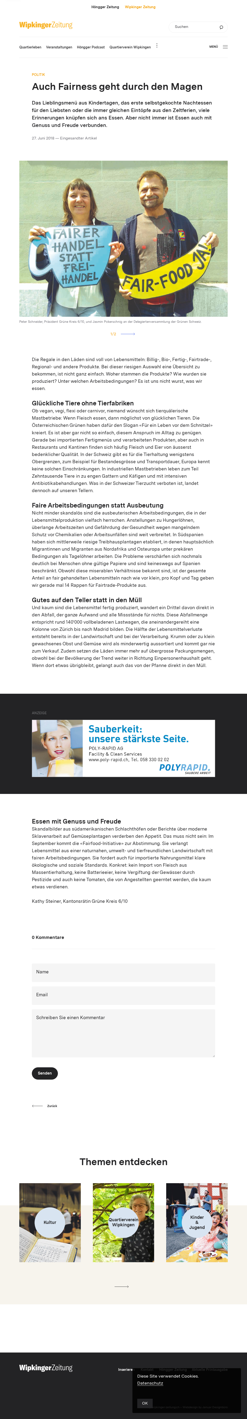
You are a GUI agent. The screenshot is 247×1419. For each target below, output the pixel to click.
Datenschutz (150, 1383)
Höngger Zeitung (105, 7)
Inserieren (126, 1370)
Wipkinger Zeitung (140, 7)
